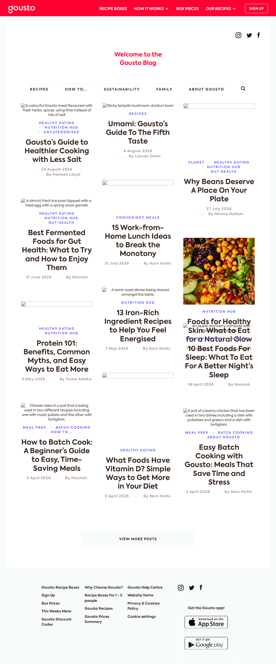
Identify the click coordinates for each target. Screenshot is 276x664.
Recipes (39, 89)
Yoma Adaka (79, 379)
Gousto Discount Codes (56, 622)
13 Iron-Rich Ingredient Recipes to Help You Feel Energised (138, 326)
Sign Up (256, 8)
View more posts (138, 539)
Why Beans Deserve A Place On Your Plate (219, 190)
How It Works (149, 8)
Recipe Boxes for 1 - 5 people (103, 598)
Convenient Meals (138, 217)
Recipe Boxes (113, 8)
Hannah (80, 277)
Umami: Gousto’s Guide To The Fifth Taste (138, 132)
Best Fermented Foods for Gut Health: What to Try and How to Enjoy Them (57, 250)
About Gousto (206, 89)
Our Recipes (218, 8)
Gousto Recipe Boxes (60, 587)
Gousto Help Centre (145, 587)
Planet (196, 162)
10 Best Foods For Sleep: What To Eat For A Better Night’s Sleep (219, 362)
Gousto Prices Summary (97, 619)
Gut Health (224, 171)
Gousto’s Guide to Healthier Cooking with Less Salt (57, 150)
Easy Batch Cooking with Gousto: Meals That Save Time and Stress (219, 464)
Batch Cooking (73, 427)
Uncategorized (62, 132)
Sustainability (122, 89)
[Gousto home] (25, 8)
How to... (76, 89)
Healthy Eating (57, 123)
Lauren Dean (148, 156)
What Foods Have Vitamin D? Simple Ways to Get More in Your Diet (138, 473)
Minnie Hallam (229, 213)
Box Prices (187, 8)
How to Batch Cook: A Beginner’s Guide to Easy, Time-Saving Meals (56, 455)
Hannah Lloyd (67, 174)
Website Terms (140, 595)
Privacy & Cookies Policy (143, 606)
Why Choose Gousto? (104, 587)
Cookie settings (141, 616)
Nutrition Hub (61, 127)
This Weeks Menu (56, 611)
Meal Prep (34, 427)
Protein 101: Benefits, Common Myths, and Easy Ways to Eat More (56, 356)
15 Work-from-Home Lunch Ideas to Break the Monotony (138, 241)
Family (164, 89)
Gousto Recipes (99, 608)
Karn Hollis (160, 263)
